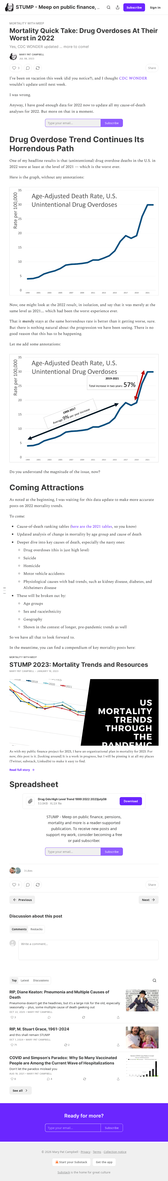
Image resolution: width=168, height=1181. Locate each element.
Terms (97, 1152)
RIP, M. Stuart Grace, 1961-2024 (39, 1029)
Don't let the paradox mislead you (33, 1069)
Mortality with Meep (26, 23)
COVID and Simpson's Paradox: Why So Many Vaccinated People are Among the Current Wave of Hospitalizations (63, 1060)
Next (146, 900)
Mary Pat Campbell (31, 54)
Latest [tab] (25, 980)
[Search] (108, 7)
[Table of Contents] (4, 590)
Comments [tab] (19, 929)
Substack (64, 1172)
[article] (84, 1004)
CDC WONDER (133, 78)
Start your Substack (73, 1162)
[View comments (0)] (28, 68)
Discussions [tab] (41, 980)
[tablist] (27, 929)
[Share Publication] (118, 7)
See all (18, 1090)
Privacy (85, 1152)
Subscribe (134, 7)
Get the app (104, 1162)
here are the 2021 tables (91, 527)
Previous (25, 900)
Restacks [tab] (36, 929)
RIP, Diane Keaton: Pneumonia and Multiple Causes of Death (59, 995)
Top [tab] (14, 980)
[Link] (3, 144)
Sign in (155, 7)
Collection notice (115, 1152)
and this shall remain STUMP (29, 1035)
